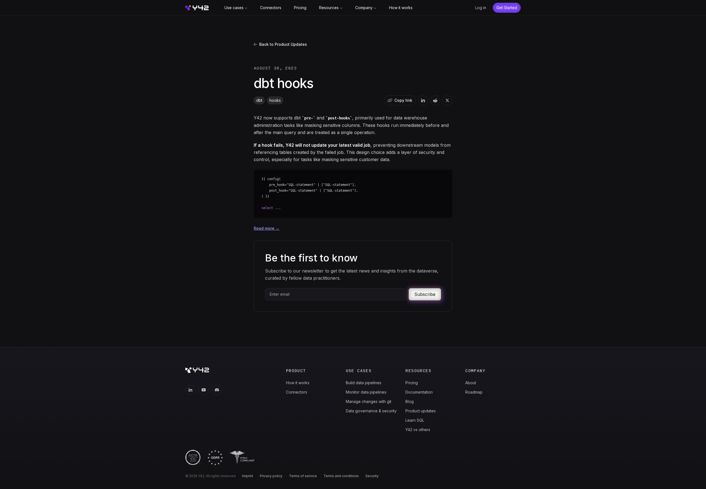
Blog (409, 401)
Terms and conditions (341, 476)
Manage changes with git (368, 401)
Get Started (506, 7)
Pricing (300, 7)
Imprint (247, 476)
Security (372, 476)
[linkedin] (423, 100)
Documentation (419, 392)
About (470, 382)
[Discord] (217, 390)
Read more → (266, 228)
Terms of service (303, 476)
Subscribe (424, 294)
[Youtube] (203, 390)
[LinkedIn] (190, 390)
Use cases (234, 7)
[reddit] (435, 100)
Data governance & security (371, 410)
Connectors (270, 7)
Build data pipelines (363, 382)
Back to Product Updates (283, 44)
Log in (480, 7)
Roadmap (474, 392)
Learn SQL (414, 420)
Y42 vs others (417, 429)
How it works (401, 7)
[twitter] (447, 100)
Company (364, 7)
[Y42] (197, 7)
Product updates (420, 410)
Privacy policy (271, 476)
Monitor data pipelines (366, 392)
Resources (329, 7)
